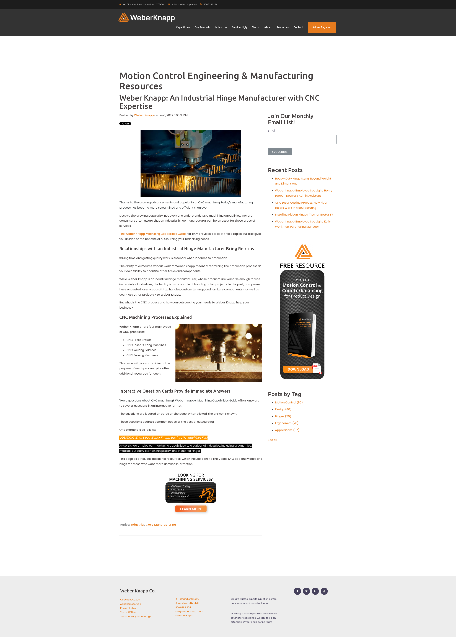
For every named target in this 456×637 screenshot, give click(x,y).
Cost (149, 525)
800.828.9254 (210, 4)
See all (272, 440)
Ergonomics (287, 423)
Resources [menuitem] (283, 27)
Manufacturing (165, 525)
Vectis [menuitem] (255, 27)
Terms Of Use (128, 612)
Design (283, 409)
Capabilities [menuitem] (183, 27)
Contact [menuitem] (298, 27)
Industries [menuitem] (221, 27)
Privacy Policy (128, 608)
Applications (287, 430)
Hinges (283, 416)
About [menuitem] (268, 27)
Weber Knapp (144, 115)
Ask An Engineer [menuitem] (321, 27)
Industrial (137, 525)
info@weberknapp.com (189, 611)
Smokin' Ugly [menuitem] (239, 27)
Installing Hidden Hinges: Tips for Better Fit (304, 215)
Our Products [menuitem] (202, 27)
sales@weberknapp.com (184, 4)
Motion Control (289, 402)
